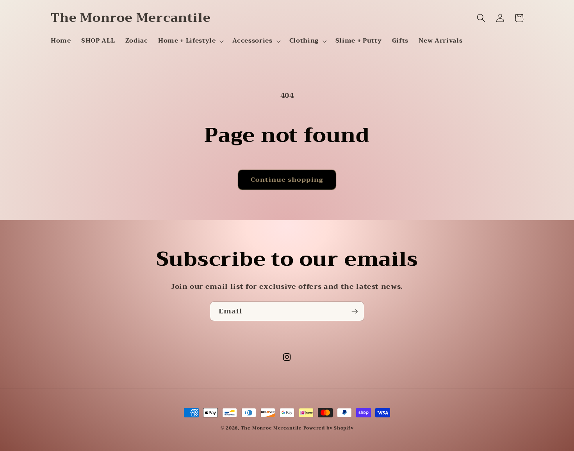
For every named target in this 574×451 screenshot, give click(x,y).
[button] (190, 41)
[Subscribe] (354, 311)
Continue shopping (287, 179)
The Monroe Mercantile (272, 428)
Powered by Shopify (328, 428)
